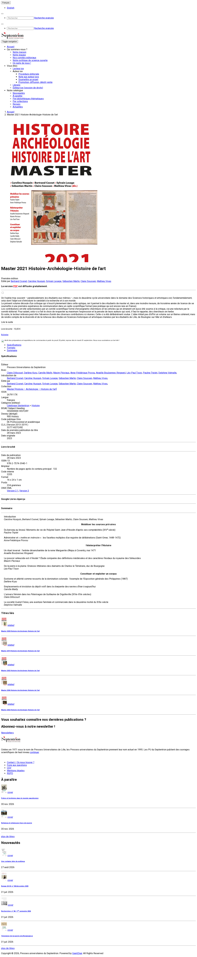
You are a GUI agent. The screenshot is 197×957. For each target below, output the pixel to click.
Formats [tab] (11, 347)
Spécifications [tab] (14, 345)
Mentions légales (16, 770)
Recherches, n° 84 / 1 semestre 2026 (16, 911)
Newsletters (7, 732)
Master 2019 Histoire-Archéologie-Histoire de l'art (20, 651)
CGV (9, 767)
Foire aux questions (17, 765)
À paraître (17, 96)
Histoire (36, 405)
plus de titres (8, 836)
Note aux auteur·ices (28, 76)
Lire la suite (7, 322)
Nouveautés (19, 93)
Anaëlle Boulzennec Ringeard (110, 372)
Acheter (5, 335)
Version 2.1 (12, 490)
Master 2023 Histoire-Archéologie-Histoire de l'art (20, 671)
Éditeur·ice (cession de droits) (28, 87)
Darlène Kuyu (30, 372)
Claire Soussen (88, 281)
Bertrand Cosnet (19, 281)
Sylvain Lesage (53, 281)
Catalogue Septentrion (18, 405)
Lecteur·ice (18, 68)
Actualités (18, 106)
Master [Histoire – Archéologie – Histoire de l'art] (32, 389)
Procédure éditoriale (28, 74)
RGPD (10, 773)
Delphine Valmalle (167, 372)
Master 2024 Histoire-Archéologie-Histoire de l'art (20, 690)
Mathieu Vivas (104, 281)
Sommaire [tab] (12, 350)
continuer (34, 752)
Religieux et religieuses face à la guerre (16, 823)
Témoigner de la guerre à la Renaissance (17, 936)
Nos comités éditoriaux (24, 57)
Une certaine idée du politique (13, 861)
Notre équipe (19, 55)
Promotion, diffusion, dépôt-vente (35, 82)
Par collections (20, 101)
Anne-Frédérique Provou (82, 372)
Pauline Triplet (150, 372)
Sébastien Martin (71, 281)
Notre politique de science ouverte (30, 60)
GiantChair (77, 953)
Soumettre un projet (28, 79)
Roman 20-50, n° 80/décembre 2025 (14, 886)
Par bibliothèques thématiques (28, 98)
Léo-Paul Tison (134, 372)
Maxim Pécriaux (61, 372)
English (10, 7)
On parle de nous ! (22, 63)
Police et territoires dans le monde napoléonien (20, 798)
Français (6, 3)
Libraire (16, 85)
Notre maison (19, 52)
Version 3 (24, 490)
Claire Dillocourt (15, 372)
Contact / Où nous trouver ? (20, 762)
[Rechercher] (2, 13)
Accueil (10, 46)
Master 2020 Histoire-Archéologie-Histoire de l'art (20, 631)
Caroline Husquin (36, 281)
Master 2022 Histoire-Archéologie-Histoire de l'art (20, 710)
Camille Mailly (45, 372)
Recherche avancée (44, 18)
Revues (16, 104)
